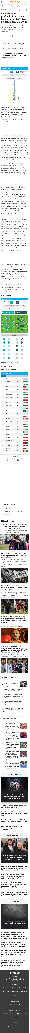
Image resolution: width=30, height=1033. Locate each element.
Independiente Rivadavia (8, 511)
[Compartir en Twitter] (12, 44)
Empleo (18, 1004)
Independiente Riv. (6, 312)
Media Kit (15, 1017)
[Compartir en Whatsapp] (4, 44)
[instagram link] (13, 979)
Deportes (4, 10)
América (5, 988)
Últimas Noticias (23, 991)
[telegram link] (20, 979)
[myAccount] (26, 2)
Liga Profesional (21, 511)
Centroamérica (14, 991)
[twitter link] (10, 979)
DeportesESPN (5, 514)
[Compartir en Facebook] (8, 44)
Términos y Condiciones (9, 1026)
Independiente (18, 312)
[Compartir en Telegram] (19, 44)
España (16, 988)
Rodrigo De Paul (4, 6)
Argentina (5, 1013)
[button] (2, 2)
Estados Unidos (23, 988)
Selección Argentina (14, 6)
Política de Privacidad (21, 1026)
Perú (8, 991)
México (4, 991)
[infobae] (14, 2)
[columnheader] (3, 376)
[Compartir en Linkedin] (15, 44)
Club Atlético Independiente (8, 508)
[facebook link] (6, 979)
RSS (15, 995)
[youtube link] (16, 979)
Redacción (12, 1004)
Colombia (11, 988)
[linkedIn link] (23, 979)
